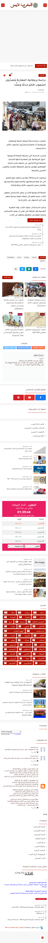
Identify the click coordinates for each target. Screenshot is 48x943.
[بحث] (3, 5)
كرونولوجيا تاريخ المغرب (36, 854)
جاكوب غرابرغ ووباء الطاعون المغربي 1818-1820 (26, 245)
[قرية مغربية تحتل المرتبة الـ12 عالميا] (39, 693)
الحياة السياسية (39, 835)
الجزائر (39, 617)
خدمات (38, 640)
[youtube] (29, 397)
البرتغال (39, 649)
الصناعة (25, 645)
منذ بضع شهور (26, 486)
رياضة (39, 612)
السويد (42, 75)
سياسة (24, 612)
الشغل (39, 645)
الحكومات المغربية (37, 432)
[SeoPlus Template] (41, 927)
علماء (24, 658)
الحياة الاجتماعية (39, 827)
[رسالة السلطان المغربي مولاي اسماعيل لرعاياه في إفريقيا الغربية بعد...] (39, 573)
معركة (24, 640)
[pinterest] (18, 397)
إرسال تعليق (38, 355)
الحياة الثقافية (40, 838)
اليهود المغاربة (14, 631)
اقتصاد (25, 617)
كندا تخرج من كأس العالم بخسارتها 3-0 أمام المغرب (28, 893)
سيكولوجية (10, 257)
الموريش (10, 658)
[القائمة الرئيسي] (45, 5)
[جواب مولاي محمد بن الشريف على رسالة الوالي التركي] (39, 562)
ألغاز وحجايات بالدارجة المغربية (22, 469)
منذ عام (37, 225)
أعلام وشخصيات (38, 436)
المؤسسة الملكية (36, 622)
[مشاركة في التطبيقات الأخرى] (16, 269)
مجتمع (42, 261)
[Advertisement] (24, 37)
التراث (10, 635)
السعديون (10, 663)
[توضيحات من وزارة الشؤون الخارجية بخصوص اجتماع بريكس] (39, 703)
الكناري (24, 654)
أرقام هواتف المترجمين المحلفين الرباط (19, 489)
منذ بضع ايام (27, 559)
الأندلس (38, 626)
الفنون (24, 626)
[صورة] (39, 449)
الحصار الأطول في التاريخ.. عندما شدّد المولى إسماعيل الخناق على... (17, 583)
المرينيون (10, 645)
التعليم (39, 635)
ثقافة (10, 612)
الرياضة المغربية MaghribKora (36, 891)
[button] (35, 269)
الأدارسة (38, 658)
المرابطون (25, 649)
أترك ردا (33, 752)
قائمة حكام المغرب (37, 424)
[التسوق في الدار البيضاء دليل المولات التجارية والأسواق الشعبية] (39, 683)
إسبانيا (20, 622)
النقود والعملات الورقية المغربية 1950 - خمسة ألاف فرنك (25, 920)
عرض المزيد (7, 277)
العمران (10, 654)
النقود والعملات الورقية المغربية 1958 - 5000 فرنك (28, 907)
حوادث (10, 626)
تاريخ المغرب (40, 842)
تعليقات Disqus (9, 347)
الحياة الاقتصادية (39, 831)
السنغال (38, 654)
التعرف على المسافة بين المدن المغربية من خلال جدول (18, 450)
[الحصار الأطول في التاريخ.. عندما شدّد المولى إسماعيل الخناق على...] (39, 583)
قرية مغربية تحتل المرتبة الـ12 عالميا (20, 692)
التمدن (40, 663)
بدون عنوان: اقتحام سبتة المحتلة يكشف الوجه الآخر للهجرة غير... (18, 68)
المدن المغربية (40, 858)
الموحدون (10, 649)
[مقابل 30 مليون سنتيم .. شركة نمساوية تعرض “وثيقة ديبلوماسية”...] (39, 593)
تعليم (10, 640)
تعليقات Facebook (23, 347)
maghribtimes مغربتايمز (38, 883)
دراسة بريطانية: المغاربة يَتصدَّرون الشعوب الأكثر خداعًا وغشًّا (37, 303)
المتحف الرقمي (39, 850)
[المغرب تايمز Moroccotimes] (24, 5)
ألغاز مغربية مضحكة (25, 459)
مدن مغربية (36, 631)
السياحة (10, 617)
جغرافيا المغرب (39, 846)
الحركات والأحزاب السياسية (34, 428)
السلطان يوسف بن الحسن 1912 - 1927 (19, 479)
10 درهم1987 (40, 913)
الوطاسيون (26, 663)
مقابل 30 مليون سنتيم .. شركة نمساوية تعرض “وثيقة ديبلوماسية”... (19, 593)
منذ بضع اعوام (35, 233)
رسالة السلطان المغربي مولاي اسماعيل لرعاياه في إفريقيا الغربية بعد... (19, 573)
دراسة (19, 257)
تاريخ (8, 622)
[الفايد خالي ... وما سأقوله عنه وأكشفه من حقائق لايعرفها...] (39, 713)
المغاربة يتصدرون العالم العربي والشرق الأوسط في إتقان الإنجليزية (13, 333)
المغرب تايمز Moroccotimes (14, 927)
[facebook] (40, 397)
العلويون (24, 635)
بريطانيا (26, 257)
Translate (17, 734)
